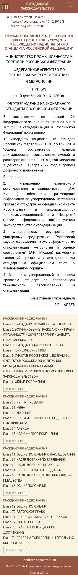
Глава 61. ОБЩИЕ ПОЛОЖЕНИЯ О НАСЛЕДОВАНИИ (39, 454)
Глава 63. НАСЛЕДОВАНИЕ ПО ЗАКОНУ (30, 465)
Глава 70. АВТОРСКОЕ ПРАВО (24, 511)
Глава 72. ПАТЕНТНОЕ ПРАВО (24, 522)
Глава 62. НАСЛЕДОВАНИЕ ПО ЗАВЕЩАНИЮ (34, 459)
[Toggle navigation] (71, 6)
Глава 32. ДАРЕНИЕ (17, 413)
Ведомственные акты (29, 17)
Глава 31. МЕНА (14, 407)
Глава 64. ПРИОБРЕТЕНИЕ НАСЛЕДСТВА (32, 470)
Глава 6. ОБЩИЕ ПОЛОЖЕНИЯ (24, 381)
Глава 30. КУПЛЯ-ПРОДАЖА (23, 402)
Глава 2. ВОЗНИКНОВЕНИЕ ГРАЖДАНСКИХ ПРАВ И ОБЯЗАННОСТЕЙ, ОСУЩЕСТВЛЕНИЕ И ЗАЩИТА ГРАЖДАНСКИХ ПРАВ (39, 335)
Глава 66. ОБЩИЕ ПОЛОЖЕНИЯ (25, 486)
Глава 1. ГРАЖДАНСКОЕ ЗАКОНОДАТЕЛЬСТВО (37, 324)
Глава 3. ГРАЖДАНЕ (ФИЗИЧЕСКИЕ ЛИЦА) (33, 345)
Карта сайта (39, 572)
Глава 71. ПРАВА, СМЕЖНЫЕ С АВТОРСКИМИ (35, 517)
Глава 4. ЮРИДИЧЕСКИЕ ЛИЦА (24, 350)
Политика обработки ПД (39, 560)
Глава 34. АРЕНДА (16, 428)
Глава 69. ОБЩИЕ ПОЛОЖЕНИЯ (25, 506)
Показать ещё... (15, 388)
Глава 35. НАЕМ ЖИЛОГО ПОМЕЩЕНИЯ (30, 433)
